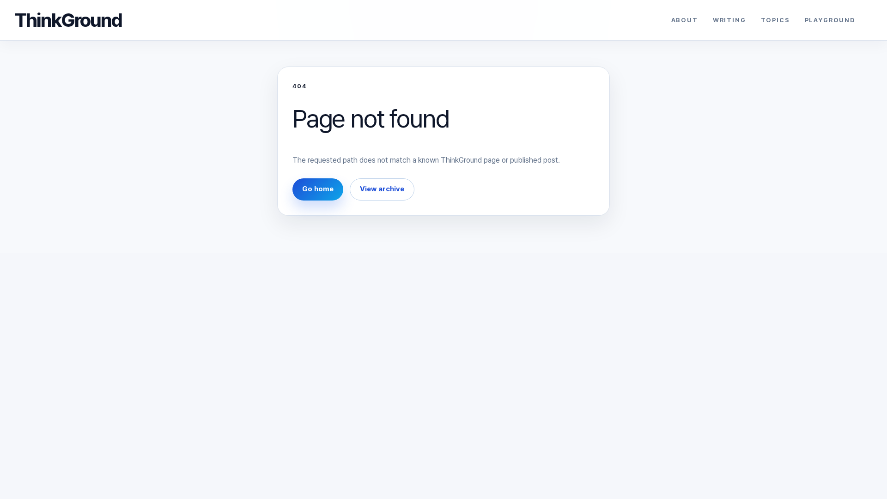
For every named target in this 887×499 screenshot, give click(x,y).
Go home (318, 189)
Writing (729, 20)
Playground (830, 20)
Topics (775, 20)
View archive (382, 189)
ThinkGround (68, 19)
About (684, 20)
